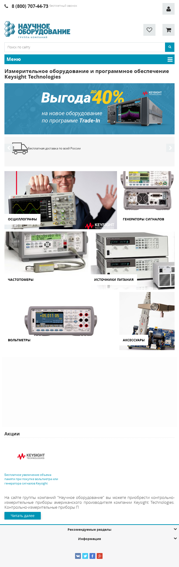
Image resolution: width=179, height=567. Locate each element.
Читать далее (22, 515)
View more (60, 200)
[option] (89, 108)
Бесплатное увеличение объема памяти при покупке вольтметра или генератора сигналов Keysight (31, 479)
